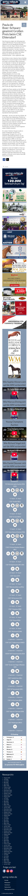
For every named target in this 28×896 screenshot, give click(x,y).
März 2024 (6, 823)
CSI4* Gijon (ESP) (15, 576)
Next (25, 12)
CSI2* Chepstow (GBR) (14, 609)
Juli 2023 (6, 836)
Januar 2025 (7, 807)
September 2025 (8, 795)
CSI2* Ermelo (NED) (15, 517)
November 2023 (8, 829)
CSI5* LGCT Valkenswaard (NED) (14, 642)
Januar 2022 (7, 864)
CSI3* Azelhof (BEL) (15, 501)
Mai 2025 (6, 801)
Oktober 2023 (7, 831)
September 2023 (8, 832)
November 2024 (8, 810)
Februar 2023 (7, 843)
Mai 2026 (6, 782)
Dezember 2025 (8, 790)
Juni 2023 (6, 837)
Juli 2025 (6, 798)
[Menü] (25, 2)
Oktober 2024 (7, 812)
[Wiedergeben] (4, 439)
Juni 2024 (6, 818)
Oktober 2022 (7, 850)
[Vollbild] (24, 439)
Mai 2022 (6, 858)
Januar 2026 (7, 788)
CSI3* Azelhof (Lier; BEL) (15, 678)
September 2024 (8, 814)
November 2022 (8, 848)
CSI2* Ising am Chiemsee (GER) (15, 711)
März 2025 (6, 804)
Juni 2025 (6, 799)
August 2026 (7, 777)
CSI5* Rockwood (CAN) (15, 631)
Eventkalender (14, 481)
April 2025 (6, 803)
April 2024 (6, 821)
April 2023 (6, 840)
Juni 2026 (6, 781)
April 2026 (6, 784)
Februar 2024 (7, 825)
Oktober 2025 (7, 793)
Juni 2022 (6, 856)
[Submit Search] (3, 166)
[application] (14, 434)
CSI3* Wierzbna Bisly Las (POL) (15, 587)
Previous (2, 12)
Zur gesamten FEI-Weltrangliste (14, 764)
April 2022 (6, 859)
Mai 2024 (6, 820)
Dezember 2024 (8, 809)
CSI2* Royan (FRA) (15, 620)
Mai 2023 (6, 839)
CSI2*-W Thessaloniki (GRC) (15, 689)
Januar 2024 (7, 826)
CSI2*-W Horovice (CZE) (15, 598)
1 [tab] (13, 19)
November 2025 (8, 792)
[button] (4, 159)
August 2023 (7, 834)
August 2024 (7, 815)
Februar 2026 (7, 787)
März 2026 (6, 785)
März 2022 (6, 861)
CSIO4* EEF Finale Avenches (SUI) (15, 653)
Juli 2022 (6, 854)
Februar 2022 (7, 862)
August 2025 (7, 796)
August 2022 (7, 853)
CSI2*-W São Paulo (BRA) (15, 700)
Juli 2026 (6, 779)
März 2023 (6, 842)
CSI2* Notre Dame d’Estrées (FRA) (15, 532)
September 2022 (8, 851)
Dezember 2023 (8, 828)
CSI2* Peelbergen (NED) (15, 722)
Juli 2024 (6, 817)
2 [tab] (15, 19)
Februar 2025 (7, 806)
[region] (14, 354)
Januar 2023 (7, 845)
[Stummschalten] (22, 439)
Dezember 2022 (8, 847)
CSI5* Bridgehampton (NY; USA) (15, 565)
